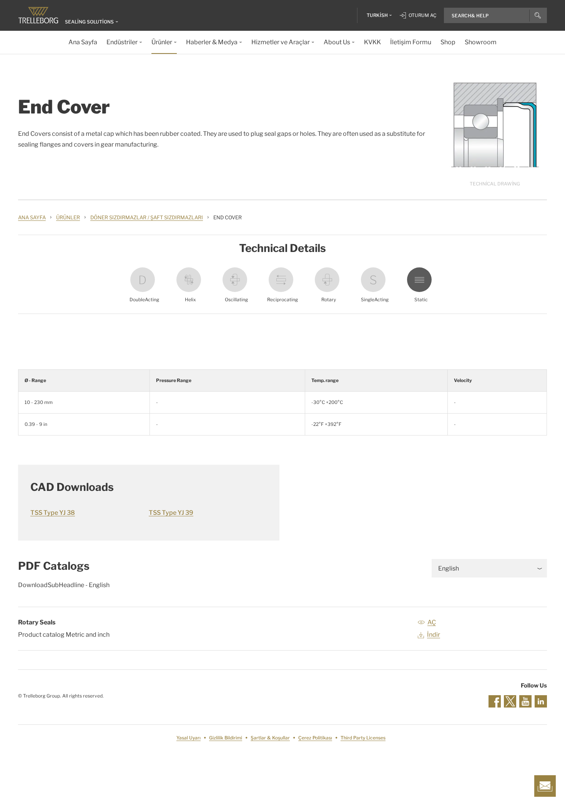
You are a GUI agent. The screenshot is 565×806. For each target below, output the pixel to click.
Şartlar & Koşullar (270, 738)
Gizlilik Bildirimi (225, 738)
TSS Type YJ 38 (52, 512)
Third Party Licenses (363, 738)
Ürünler (68, 217)
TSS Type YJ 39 (171, 512)
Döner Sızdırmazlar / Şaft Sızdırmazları (146, 217)
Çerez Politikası (315, 738)
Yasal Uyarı (188, 738)
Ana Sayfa (32, 217)
